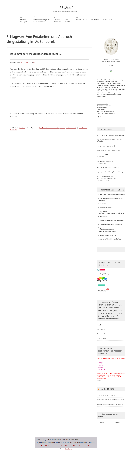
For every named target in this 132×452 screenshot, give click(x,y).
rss (98, 380)
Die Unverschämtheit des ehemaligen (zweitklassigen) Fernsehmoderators (106, 178)
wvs (34, 62)
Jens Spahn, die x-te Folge (108, 146)
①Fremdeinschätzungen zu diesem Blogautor (41, 19)
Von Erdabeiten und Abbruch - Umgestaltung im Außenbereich (57, 128)
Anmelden (100, 325)
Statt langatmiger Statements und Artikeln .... (110, 404)
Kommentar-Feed (102, 334)
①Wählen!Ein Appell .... (24, 19)
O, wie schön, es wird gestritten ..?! (107, 395)
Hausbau (22, 128)
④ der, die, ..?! (81, 19)
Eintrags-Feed (101, 329)
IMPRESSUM (107, 20)
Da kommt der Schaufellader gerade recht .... (36, 53)
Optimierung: (110, 212)
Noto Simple (68, 449)
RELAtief (66, 7)
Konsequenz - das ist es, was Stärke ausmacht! (110, 400)
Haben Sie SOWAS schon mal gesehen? (112, 135)
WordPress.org (101, 338)
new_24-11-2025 (107, 389)
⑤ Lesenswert (95, 18)
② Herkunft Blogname (57, 19)
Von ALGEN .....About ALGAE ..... (103, 156)
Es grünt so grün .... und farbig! (110, 167)
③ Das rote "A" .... (68, 19)
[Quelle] (111, 65)
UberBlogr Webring (103, 274)
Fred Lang (100, 150)
